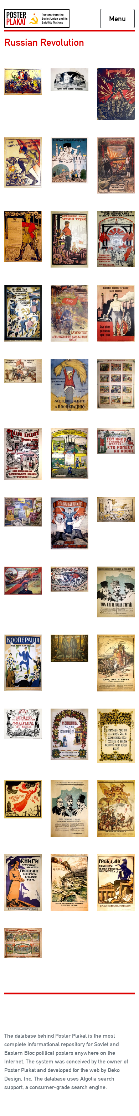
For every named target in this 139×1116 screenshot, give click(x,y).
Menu (117, 18)
